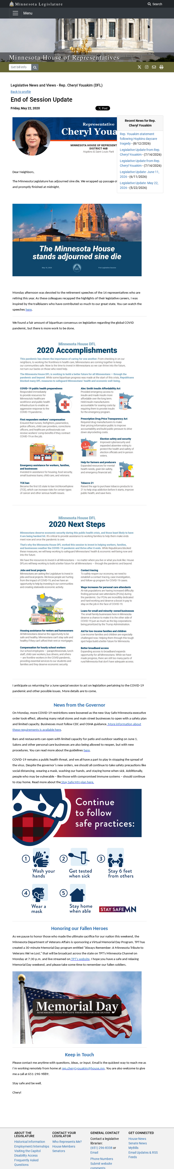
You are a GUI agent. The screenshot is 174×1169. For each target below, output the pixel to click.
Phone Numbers (101, 1159)
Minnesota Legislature (39, 4)
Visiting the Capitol (27, 1151)
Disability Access (26, 1155)
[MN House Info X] (139, 67)
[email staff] (154, 67)
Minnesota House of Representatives (64, 57)
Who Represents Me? (67, 1141)
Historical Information (29, 1141)
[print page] (161, 67)
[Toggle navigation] (15, 13)
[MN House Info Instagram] (146, 67)
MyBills (133, 1148)
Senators (58, 1151)
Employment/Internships (31, 1146)
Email (94, 1152)
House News (137, 1139)
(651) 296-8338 (101, 1148)
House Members (63, 1146)
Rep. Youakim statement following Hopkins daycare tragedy (138, 138)
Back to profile (21, 92)
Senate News (137, 1143)
